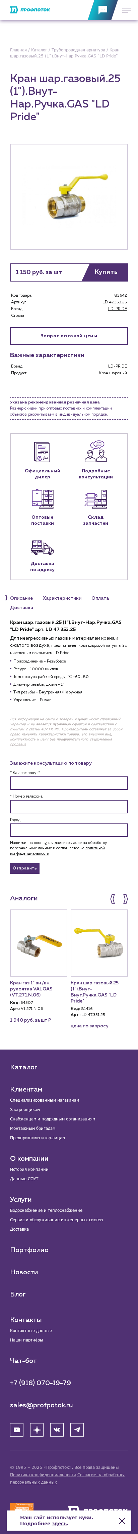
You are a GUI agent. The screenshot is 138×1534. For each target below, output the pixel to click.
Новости (24, 1272)
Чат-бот (23, 1361)
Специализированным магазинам (44, 1100)
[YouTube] (16, 1430)
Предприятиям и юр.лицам (37, 1137)
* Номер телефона (26, 797)
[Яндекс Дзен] (37, 1430)
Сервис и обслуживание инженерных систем (56, 1219)
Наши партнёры (26, 1340)
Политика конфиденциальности (43, 1474)
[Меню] (124, 10)
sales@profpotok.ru (41, 1405)
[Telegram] (77, 1430)
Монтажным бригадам (32, 1128)
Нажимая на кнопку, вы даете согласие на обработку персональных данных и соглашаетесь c (58, 848)
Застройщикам (25, 1109)
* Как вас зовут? (25, 773)
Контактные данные (31, 1330)
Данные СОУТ (24, 1178)
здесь (59, 1523)
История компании (29, 1169)
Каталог (24, 1067)
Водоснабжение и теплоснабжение (46, 1210)
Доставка (19, 1229)
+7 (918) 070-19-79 (40, 1383)
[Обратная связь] (103, 10)
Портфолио (29, 1250)
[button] (113, 899)
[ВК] (57, 1430)
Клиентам (26, 1089)
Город (15, 820)
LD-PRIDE (117, 309)
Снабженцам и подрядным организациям (52, 1118)
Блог (18, 1294)
